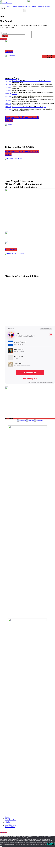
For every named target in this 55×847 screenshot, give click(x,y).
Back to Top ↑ (3, 39)
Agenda (34, 6)
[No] (1, 846)
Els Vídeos (41, 6)
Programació (21, 6)
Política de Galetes (10, 827)
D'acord (51, 844)
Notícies (15, 6)
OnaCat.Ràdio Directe (10, 819)
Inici (8, 6)
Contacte (47, 6)
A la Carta (27, 6)
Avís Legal (8, 824)
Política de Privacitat (10, 825)
